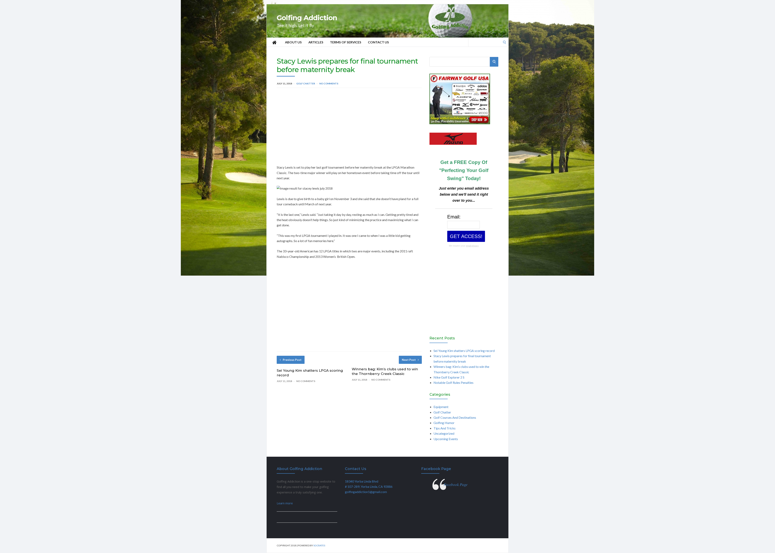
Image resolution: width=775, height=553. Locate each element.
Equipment (441, 407)
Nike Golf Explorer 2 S (449, 377)
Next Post (409, 359)
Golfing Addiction (307, 17)
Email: (454, 216)
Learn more (285, 503)
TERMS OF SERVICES (345, 42)
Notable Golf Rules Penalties (453, 382)
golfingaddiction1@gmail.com (366, 492)
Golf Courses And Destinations (455, 417)
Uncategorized (444, 433)
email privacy (472, 245)
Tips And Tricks (445, 428)
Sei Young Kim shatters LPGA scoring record (464, 351)
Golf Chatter (305, 83)
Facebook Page (436, 469)
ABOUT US (293, 42)
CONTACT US (378, 42)
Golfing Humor (444, 423)
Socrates (319, 545)
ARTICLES (315, 42)
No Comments (328, 83)
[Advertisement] (349, 122)
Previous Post (292, 359)
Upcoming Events (446, 439)
